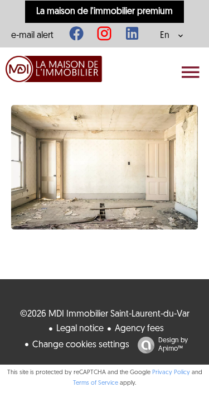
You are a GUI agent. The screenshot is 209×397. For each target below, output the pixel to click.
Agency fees (139, 328)
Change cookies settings (80, 345)
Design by (173, 344)
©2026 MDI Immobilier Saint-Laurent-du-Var (104, 314)
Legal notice (80, 328)
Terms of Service (95, 383)
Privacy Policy (171, 373)
